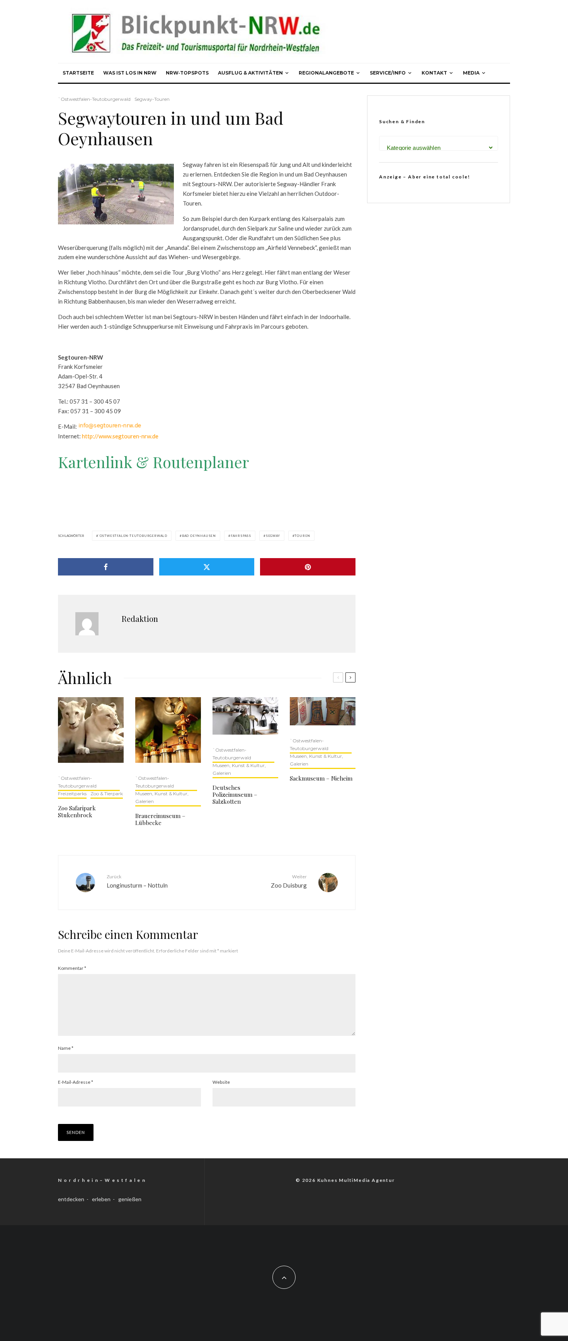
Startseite (78, 73)
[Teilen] (105, 566)
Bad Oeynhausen (199, 536)
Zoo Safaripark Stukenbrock (77, 811)
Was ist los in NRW (129, 73)
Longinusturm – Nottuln (137, 881)
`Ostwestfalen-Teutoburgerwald (94, 99)
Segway (273, 536)
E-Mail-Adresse (75, 1082)
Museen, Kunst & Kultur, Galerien (162, 797)
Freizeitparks (72, 793)
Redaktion (140, 618)
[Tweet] (207, 566)
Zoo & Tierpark (106, 793)
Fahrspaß (241, 536)
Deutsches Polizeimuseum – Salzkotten (235, 794)
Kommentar (72, 968)
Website (221, 1082)
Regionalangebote (326, 73)
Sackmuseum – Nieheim (321, 778)
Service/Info (388, 73)
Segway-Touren (152, 99)
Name (65, 1048)
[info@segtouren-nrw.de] (110, 426)
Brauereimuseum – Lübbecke (160, 819)
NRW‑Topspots (187, 73)
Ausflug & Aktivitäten (250, 73)
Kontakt (434, 73)
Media (471, 73)
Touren (302, 536)
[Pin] (307, 566)
